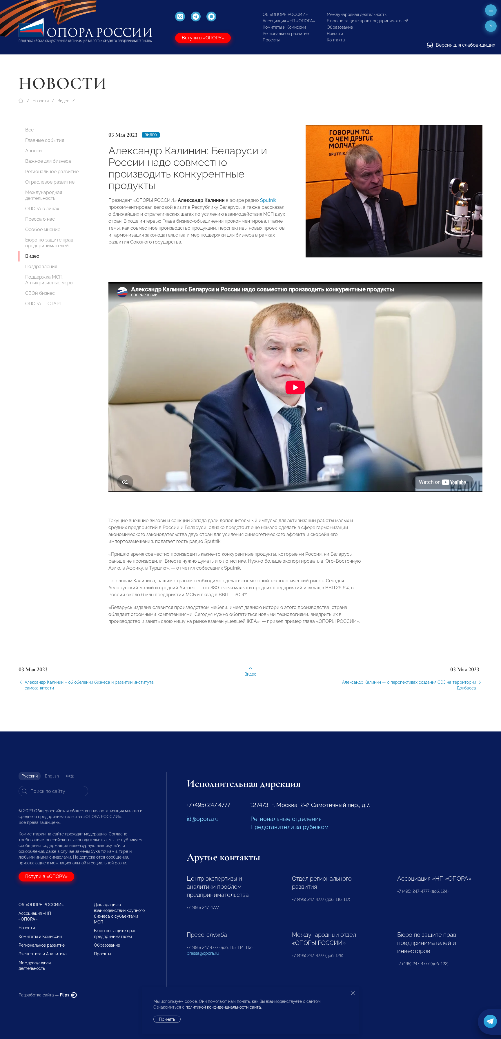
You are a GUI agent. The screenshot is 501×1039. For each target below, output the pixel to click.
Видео (63, 100)
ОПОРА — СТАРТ (43, 303)
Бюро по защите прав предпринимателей (367, 21)
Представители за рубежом (289, 827)
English (52, 776)
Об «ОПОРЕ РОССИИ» (285, 14)
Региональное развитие (286, 33)
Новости (335, 33)
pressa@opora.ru (203, 953)
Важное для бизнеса (48, 161)
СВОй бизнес (40, 293)
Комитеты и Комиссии (284, 27)
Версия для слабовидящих (465, 45)
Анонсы (33, 150)
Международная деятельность (356, 14)
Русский (29, 776)
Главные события (44, 140)
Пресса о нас (40, 219)
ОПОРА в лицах (42, 208)
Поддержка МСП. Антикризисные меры (49, 280)
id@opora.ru (203, 818)
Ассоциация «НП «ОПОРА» (289, 21)
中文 (70, 776)
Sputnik (268, 200)
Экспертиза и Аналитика (43, 954)
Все (29, 130)
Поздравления (41, 266)
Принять (167, 1019)
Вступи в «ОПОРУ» (203, 38)
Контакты (336, 40)
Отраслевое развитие (50, 182)
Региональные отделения (286, 818)
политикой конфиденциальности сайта (223, 1007)
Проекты (271, 40)
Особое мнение (42, 229)
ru (491, 26)
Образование (340, 27)
